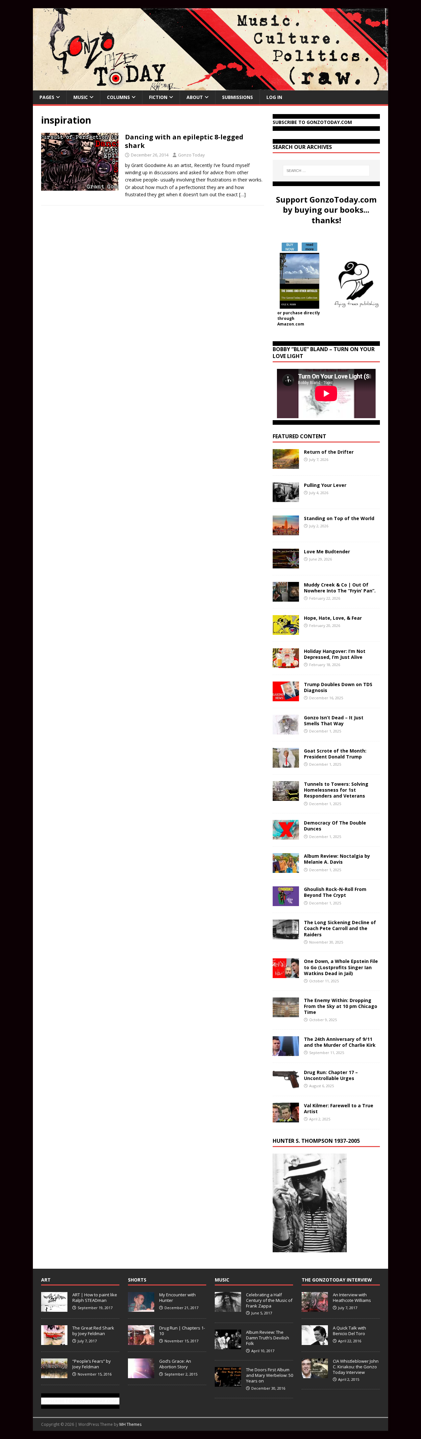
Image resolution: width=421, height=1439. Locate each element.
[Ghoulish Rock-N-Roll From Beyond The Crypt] (286, 902)
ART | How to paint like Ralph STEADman (94, 1297)
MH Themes (130, 1424)
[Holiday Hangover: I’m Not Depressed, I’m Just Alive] (286, 664)
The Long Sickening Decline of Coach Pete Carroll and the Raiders (340, 928)
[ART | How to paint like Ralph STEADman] (54, 1308)
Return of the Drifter (329, 452)
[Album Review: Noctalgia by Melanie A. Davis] (286, 869)
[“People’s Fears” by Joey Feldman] (54, 1375)
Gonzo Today (191, 155)
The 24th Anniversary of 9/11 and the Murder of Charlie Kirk (340, 1042)
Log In (274, 97)
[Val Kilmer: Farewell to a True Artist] (286, 1118)
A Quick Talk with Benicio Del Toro (349, 1330)
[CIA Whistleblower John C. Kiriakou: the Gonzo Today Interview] (315, 1375)
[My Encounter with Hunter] (141, 1308)
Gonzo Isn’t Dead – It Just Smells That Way (333, 720)
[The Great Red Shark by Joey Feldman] (54, 1341)
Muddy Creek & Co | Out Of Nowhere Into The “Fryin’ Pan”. (340, 588)
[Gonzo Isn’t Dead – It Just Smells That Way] (286, 731)
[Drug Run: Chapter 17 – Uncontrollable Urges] (286, 1085)
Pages (46, 97)
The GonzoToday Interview (337, 1280)
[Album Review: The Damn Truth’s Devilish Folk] (228, 1346)
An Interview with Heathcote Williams (352, 1297)
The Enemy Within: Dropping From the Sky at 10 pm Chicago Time (340, 1006)
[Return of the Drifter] (286, 465)
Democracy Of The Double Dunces (335, 826)
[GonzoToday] (210, 87)
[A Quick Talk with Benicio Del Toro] (315, 1341)
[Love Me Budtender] (286, 565)
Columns (118, 97)
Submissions (237, 97)
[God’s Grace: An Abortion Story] (141, 1375)
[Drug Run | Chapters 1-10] (141, 1341)
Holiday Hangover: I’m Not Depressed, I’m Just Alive (334, 654)
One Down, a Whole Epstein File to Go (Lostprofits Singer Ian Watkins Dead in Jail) (341, 967)
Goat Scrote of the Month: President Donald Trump (335, 754)
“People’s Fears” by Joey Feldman (91, 1364)
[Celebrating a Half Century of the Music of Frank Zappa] (228, 1308)
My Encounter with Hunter (177, 1297)
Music (80, 97)
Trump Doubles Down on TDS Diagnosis (338, 687)
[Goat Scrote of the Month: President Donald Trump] (286, 764)
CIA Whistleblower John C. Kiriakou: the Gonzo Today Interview (356, 1366)
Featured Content (299, 436)
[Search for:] (326, 170)
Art (46, 1280)
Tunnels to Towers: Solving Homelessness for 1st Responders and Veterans (336, 790)
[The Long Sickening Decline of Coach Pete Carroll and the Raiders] (286, 935)
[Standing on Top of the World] (286, 531)
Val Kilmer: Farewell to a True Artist (338, 1108)
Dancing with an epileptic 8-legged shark (184, 141)
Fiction (158, 97)
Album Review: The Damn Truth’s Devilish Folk (267, 1337)
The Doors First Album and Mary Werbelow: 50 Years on (269, 1375)
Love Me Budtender (327, 551)
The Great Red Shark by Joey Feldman (93, 1330)
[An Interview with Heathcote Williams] (315, 1308)
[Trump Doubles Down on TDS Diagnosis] (286, 697)
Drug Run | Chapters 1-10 (182, 1330)
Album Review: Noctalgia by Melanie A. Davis (337, 859)
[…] (242, 194)
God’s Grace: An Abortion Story (175, 1364)
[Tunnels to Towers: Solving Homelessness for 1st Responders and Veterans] (286, 797)
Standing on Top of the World (339, 518)
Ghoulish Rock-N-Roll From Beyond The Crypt (335, 892)
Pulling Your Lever (325, 485)
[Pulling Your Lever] (286, 498)
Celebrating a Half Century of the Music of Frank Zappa (269, 1300)
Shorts (137, 1280)
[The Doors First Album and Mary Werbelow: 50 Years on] (228, 1383)
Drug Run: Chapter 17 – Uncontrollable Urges (331, 1075)
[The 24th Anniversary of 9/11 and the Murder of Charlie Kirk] (286, 1052)
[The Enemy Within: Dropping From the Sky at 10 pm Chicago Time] (286, 1013)
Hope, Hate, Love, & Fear (333, 618)
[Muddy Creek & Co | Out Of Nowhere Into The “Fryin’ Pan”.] (286, 598)
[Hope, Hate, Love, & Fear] (286, 631)
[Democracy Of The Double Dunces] (286, 836)
